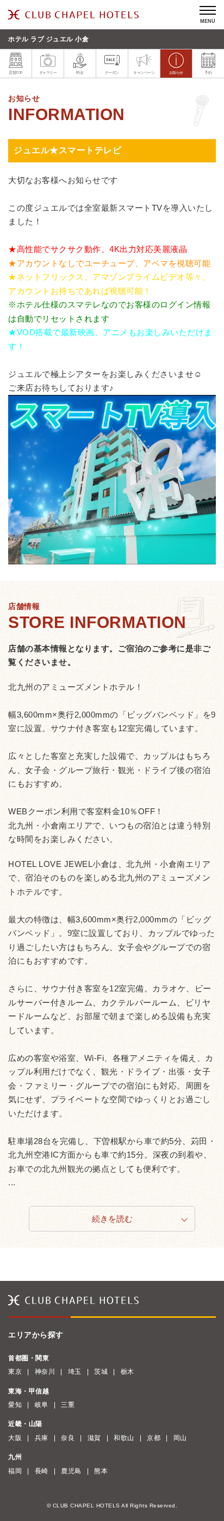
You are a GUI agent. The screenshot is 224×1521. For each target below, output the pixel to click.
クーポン (112, 72)
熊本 (101, 1471)
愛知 (15, 1405)
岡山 (180, 1438)
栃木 (127, 1371)
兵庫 (41, 1438)
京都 (153, 1438)
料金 (79, 72)
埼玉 (75, 1371)
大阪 (15, 1438)
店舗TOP (16, 72)
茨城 (101, 1371)
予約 (207, 72)
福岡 (15, 1471)
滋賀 (94, 1438)
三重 (67, 1405)
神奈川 (45, 1371)
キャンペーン (143, 72)
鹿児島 (71, 1471)
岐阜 (41, 1405)
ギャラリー (48, 72)
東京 (15, 1371)
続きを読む (112, 1218)
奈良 (67, 1438)
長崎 (41, 1471)
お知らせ (176, 72)
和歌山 (124, 1438)
